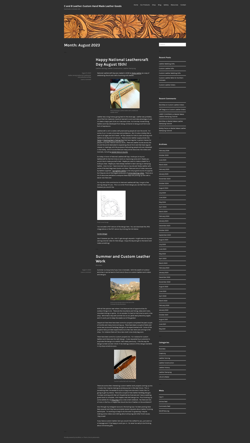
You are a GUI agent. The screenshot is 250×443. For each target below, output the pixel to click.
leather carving (72, 75)
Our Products (145, 5)
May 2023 (162, 254)
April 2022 (162, 296)
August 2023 (163, 240)
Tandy (99, 140)
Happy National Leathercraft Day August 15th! (122, 62)
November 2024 (164, 179)
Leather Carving (101, 68)
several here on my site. (119, 152)
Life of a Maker (164, 377)
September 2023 (165, 235)
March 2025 (163, 165)
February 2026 (164, 150)
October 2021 (163, 315)
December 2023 (164, 226)
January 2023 (163, 272)
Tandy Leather (136, 73)
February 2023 (164, 268)
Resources (174, 5)
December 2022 (164, 277)
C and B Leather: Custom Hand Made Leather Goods (93, 6)
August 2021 (163, 319)
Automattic (96, 437)
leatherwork (87, 75)
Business (99, 265)
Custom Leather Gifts (166, 68)
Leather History (164, 367)
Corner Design (102, 234)
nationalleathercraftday (84, 77)
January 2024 (163, 221)
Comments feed (164, 406)
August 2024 (163, 188)
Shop (154, 5)
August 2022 (163, 287)
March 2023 (163, 263)
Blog (159, 5)
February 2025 (164, 169)
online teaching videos (136, 173)
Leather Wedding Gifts (167, 64)
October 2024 (164, 183)
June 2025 (162, 160)
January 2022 (163, 310)
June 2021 (162, 324)
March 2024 (163, 211)
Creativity (162, 353)
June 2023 (162, 249)
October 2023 (164, 230)
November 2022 (164, 282)
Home (136, 5)
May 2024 (162, 202)
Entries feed (163, 401)
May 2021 (162, 329)
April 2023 (162, 258)
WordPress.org (164, 411)
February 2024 (164, 216)
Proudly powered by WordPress (73, 437)
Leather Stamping (129, 68)
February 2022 (164, 305)
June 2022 (162, 291)
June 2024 (162, 197)
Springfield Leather (119, 171)
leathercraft (80, 75)
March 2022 (163, 301)
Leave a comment (86, 79)
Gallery (166, 5)
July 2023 (162, 244)
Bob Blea (162, 105)
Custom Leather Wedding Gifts (170, 73)
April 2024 (162, 207)
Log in (161, 397)
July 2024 (162, 193)
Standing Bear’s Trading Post (113, 140)
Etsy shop (115, 400)
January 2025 (163, 174)
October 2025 (164, 155)
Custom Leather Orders (167, 85)
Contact (183, 5)
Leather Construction (115, 68)
